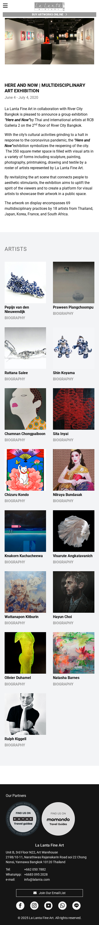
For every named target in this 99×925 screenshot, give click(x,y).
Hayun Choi (62, 617)
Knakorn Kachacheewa (24, 556)
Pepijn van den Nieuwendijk (17, 309)
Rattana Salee (16, 373)
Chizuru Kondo (17, 495)
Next (91, 36)
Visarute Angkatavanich (73, 556)
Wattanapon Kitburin (21, 617)
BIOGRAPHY (15, 318)
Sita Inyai (60, 434)
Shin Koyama (64, 373)
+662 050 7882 (35, 869)
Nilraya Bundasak (67, 495)
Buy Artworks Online (47, 14)
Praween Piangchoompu (73, 307)
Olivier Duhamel (18, 678)
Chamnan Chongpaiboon (25, 434)
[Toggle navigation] (5, 5)
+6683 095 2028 (36, 874)
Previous (8, 36)
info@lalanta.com (37, 879)
